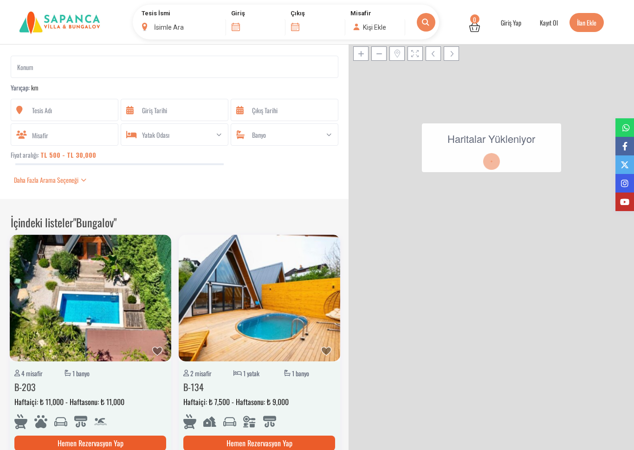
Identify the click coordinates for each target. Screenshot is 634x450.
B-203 (25, 386)
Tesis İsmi (156, 13)
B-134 (193, 386)
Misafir (360, 13)
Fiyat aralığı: (25, 155)
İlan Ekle (586, 22)
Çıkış (298, 13)
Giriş (238, 13)
